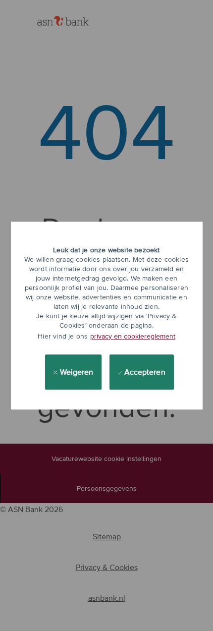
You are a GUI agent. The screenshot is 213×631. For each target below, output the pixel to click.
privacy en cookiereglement (132, 336)
